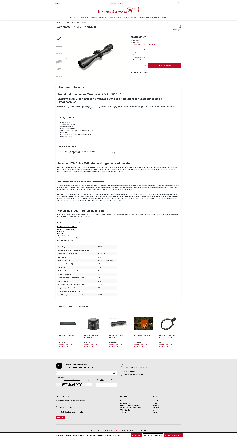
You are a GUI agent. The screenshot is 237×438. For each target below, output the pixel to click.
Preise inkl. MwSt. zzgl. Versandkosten (143, 44)
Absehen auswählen (137, 52)
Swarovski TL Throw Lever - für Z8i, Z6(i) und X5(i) (167, 336)
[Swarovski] (177, 28)
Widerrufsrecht (125, 410)
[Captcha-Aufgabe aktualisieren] (90, 384)
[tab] (64, 87)
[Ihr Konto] (175, 3)
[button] (125, 58)
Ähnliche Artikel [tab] (82, 306)
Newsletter (123, 401)
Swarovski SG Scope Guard (67, 335)
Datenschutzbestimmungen (72, 380)
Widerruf (60, 417)
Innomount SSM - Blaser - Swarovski (116, 336)
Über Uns (155, 403)
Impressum (156, 407)
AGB (101, 380)
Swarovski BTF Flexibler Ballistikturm (91, 336)
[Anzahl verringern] (133, 65)
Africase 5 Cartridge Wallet (142, 335)
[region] (118, 332)
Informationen (126, 396)
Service (156, 396)
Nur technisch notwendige (153, 435)
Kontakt (155, 412)
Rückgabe (156, 401)
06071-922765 (66, 407)
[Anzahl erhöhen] (145, 65)
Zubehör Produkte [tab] (65, 306)
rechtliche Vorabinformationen (129, 405)
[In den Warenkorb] (93, 350)
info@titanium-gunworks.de (71, 412)
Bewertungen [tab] (79, 87)
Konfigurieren (136, 435)
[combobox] (116, 3)
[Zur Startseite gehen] (118, 10)
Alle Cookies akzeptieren (173, 435)
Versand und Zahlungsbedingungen (131, 407)
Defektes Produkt (125, 403)
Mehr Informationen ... (115, 435)
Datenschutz (156, 405)
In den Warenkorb (165, 65)
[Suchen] (125, 3)
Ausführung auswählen (138, 57)
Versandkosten (114, 430)
